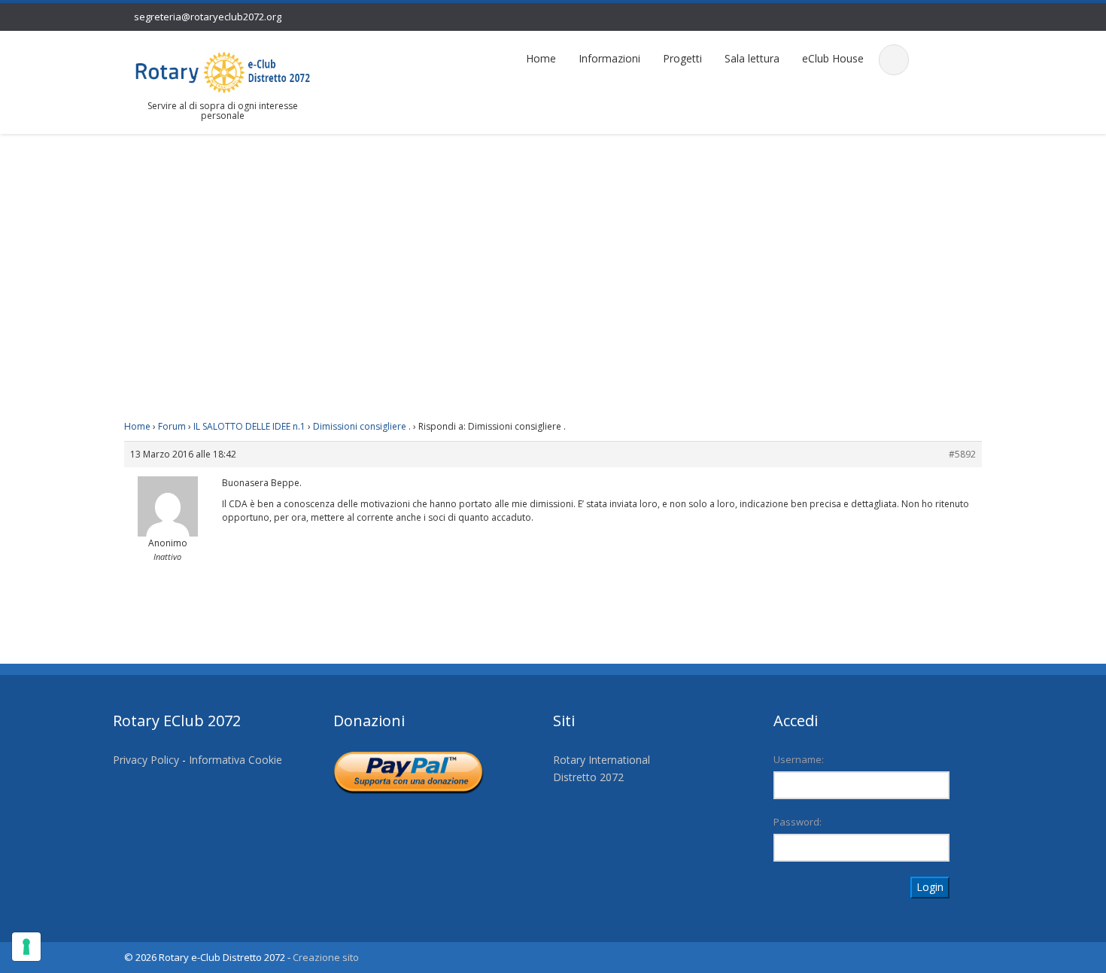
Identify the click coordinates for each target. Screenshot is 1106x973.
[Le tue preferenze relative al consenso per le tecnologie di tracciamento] (26, 946)
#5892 (962, 454)
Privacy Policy (146, 760)
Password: (797, 822)
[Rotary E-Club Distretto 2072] (222, 71)
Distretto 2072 (588, 777)
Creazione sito (326, 957)
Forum (172, 426)
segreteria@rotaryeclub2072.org (207, 16)
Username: (798, 759)
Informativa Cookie (235, 760)
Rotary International (601, 760)
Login (929, 887)
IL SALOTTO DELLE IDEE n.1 (249, 426)
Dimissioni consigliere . (362, 426)
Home (541, 58)
